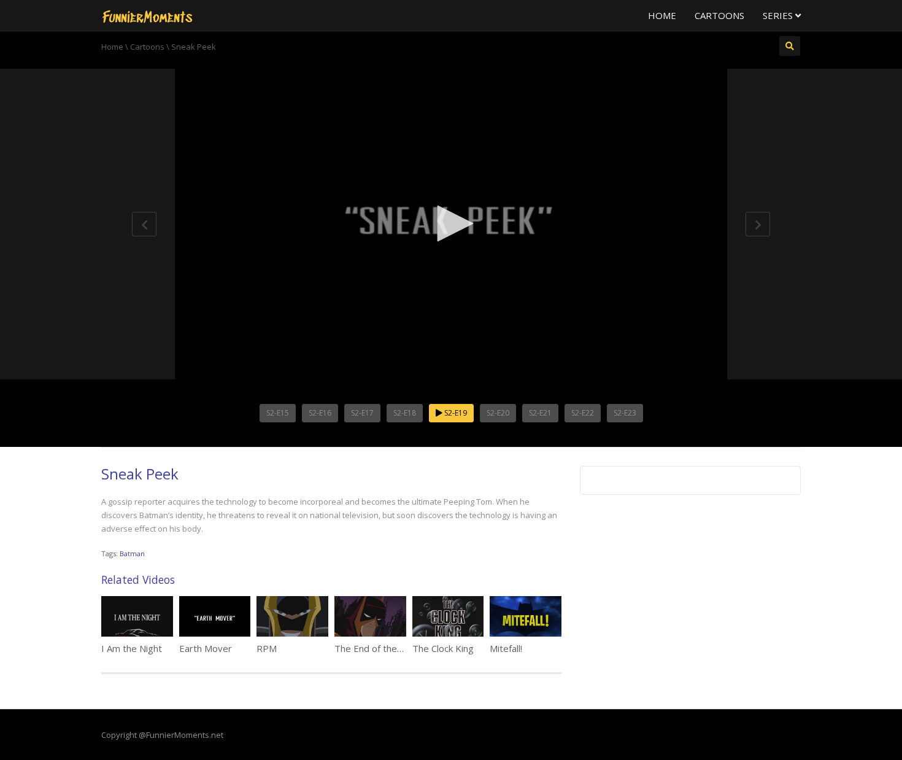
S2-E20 (498, 413)
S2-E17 (362, 413)
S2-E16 (320, 413)
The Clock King (443, 648)
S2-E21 (540, 413)
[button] (451, 223)
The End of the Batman (383, 648)
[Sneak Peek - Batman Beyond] (147, 15)
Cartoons (719, 15)
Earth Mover (205, 648)
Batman (132, 553)
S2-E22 (582, 413)
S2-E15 (277, 413)
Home (662, 15)
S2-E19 (454, 413)
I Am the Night (131, 648)
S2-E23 (625, 413)
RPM (266, 648)
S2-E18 (404, 413)
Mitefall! (506, 648)
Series (779, 15)
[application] (451, 224)
